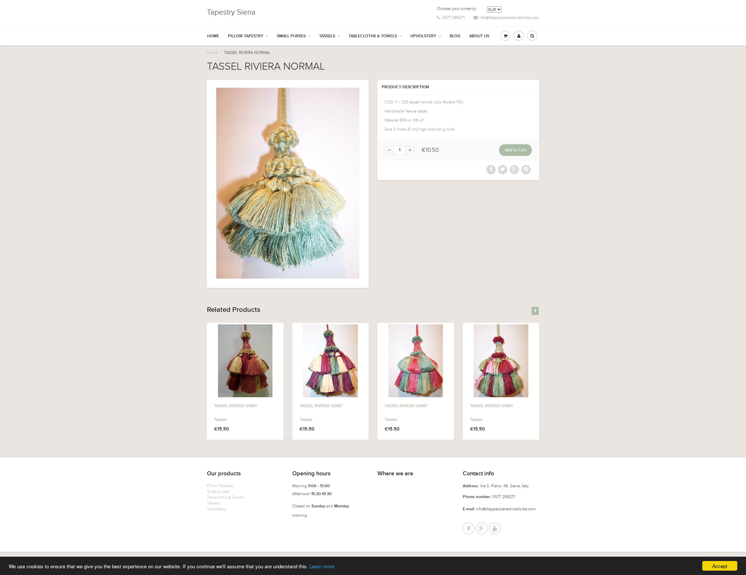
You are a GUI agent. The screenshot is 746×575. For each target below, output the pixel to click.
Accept (719, 565)
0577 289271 (453, 17)
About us (479, 36)
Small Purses (291, 36)
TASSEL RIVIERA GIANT (235, 406)
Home (213, 36)
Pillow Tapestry (245, 36)
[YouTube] (495, 528)
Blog (455, 36)
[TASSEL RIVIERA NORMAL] (287, 183)
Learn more (321, 566)
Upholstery (423, 36)
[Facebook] (468, 528)
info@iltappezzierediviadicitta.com (509, 17)
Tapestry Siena (231, 12)
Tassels (327, 36)
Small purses (218, 491)
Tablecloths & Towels (373, 36)
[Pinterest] (482, 528)
